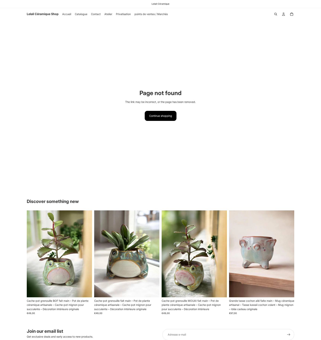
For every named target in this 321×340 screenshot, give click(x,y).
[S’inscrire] (289, 335)
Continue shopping (160, 115)
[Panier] (292, 14)
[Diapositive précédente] (32, 254)
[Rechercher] (276, 14)
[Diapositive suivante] (86, 254)
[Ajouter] (86, 291)
